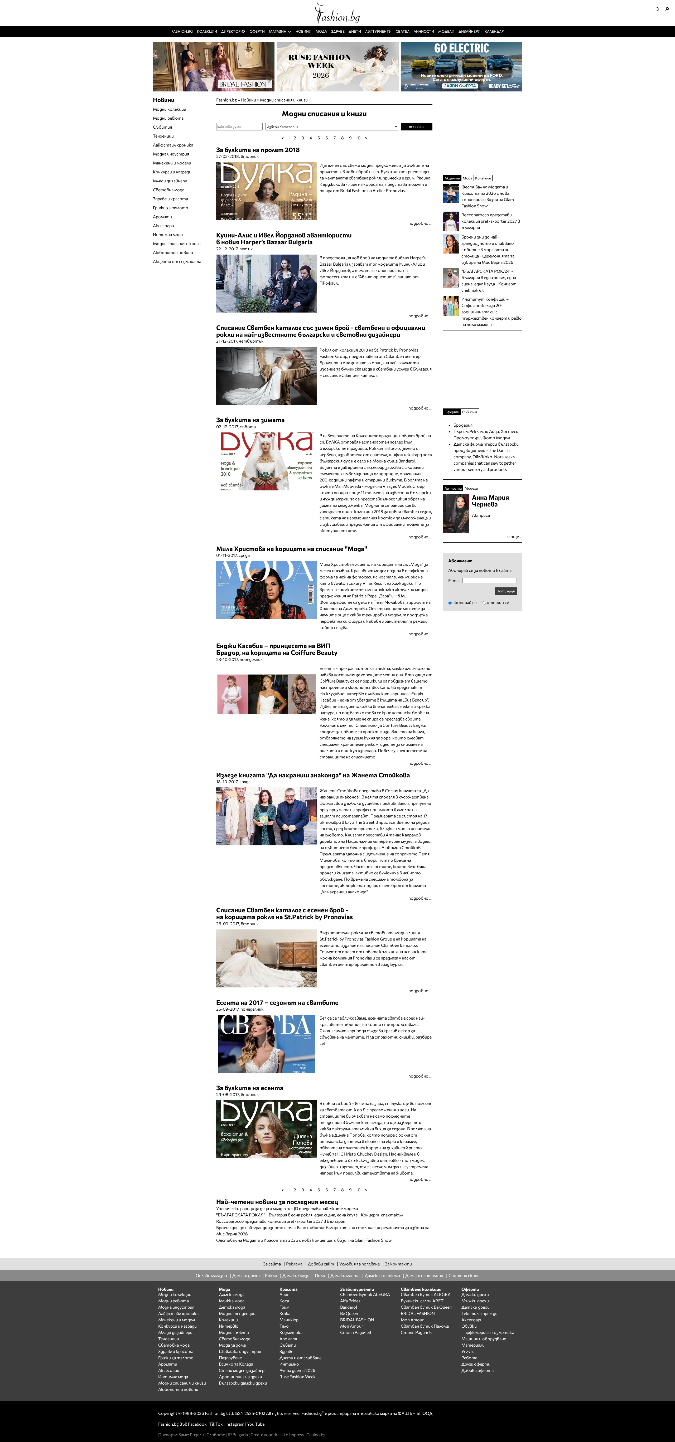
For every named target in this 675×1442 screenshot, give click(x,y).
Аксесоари (163, 225)
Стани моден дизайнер (241, 1370)
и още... (514, 536)
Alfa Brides (350, 1300)
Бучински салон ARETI (423, 1300)
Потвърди (505, 591)
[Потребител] (669, 9)
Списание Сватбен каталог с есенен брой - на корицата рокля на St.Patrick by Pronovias (284, 913)
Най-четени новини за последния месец (277, 1201)
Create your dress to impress (277, 1434)
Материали (473, 1344)
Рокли (271, 1275)
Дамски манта (344, 1275)
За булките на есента (249, 1088)
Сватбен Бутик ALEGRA (365, 1294)
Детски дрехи (475, 1306)
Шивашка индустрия (240, 1351)
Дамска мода (231, 1294)
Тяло (284, 1325)
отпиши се (498, 602)
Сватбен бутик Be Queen (426, 1306)
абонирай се (464, 602)
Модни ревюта (168, 117)
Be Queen (349, 1313)
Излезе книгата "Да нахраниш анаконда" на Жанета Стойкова (313, 775)
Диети (355, 31)
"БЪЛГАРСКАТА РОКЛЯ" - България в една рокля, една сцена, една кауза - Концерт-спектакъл (309, 1214)
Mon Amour (351, 1325)
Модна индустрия (171, 153)
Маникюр (288, 1319)
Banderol (348, 1306)
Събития (162, 126)
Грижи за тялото (170, 207)
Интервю (228, 1325)
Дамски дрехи (246, 1275)
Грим (284, 1306)
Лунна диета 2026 (297, 1370)
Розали (197, 1434)
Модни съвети (234, 1332)
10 (358, 137)
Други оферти (475, 1363)
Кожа (284, 1313)
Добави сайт (321, 1263)
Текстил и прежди (479, 1313)
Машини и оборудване (483, 1338)
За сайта (272, 1263)
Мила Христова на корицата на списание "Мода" (291, 548)
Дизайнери (469, 31)
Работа (469, 1357)
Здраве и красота (170, 198)
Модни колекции (169, 108)
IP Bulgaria (238, 1434)
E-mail (454, 580)
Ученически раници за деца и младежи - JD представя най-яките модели (287, 1208)
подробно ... (420, 223)
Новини (303, 31)
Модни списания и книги (284, 99)
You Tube (255, 1423)
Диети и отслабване (300, 1357)
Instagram (234, 1423)
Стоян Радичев (355, 1332)
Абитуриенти (378, 31)
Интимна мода (168, 234)
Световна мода (168, 189)
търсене (416, 126)
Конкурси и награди (172, 171)
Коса (284, 1300)
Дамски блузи (296, 1275)
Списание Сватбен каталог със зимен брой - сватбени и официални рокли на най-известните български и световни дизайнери (320, 331)
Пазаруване (230, 1357)
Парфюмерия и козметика (487, 1332)
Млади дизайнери (170, 180)
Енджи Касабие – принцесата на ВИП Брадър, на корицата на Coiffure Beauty (277, 649)
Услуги (468, 1351)
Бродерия (463, 424)
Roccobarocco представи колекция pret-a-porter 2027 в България (280, 1221)
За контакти (398, 1263)
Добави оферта (477, 1370)
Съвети (287, 1344)
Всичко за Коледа (236, 1363)
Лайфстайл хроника (173, 144)
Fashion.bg (182, 31)
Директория (233, 31)
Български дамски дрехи (243, 1382)
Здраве (338, 31)
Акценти (452, 178)
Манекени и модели (172, 162)
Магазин (277, 31)
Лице (284, 1294)
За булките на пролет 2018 (258, 149)
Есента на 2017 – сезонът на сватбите (277, 1002)
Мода (321, 31)
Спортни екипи (464, 1275)
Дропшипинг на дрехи (240, 1376)
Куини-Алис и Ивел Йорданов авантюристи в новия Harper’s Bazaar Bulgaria (284, 238)
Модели (446, 31)
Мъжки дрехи (475, 1300)
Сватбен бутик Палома (425, 1325)
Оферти (257, 31)
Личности (424, 31)
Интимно (289, 1363)
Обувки (469, 1325)
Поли (320, 1275)
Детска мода (232, 1306)
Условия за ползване (359, 1263)
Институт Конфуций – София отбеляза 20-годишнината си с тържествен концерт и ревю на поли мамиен (491, 311)
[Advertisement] (278, 1246)
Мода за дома (232, 1344)
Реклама (294, 1263)
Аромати (162, 216)
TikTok (216, 1423)
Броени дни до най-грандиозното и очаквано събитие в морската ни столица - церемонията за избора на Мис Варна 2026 (487, 249)
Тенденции (163, 135)
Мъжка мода (231, 1300)
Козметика (290, 1332)
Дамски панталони (424, 1275)
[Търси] (659, 9)
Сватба (402, 31)
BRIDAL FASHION (357, 1319)
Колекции (207, 31)
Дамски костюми (382, 1275)
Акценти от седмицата (177, 261)
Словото (215, 1434)
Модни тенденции (237, 1313)
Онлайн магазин (211, 1275)
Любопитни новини (173, 252)
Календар (494, 31)
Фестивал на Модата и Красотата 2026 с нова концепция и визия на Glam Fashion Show (304, 1240)
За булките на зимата (250, 419)
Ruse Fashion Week (297, 1376)
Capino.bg (316, 1434)
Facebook (197, 1423)
